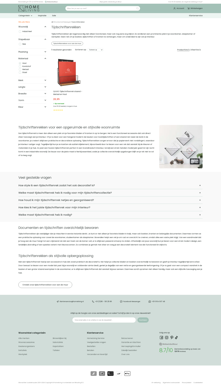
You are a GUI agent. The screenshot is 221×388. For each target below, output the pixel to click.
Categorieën (24, 15)
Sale (54, 15)
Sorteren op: (80, 49)
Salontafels (58, 342)
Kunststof (26, 66)
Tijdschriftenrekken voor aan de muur (67, 43)
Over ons (125, 354)
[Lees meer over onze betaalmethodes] (94, 373)
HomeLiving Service (95, 338)
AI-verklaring (156, 383)
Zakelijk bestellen (129, 350)
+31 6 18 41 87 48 (158, 301)
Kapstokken (58, 346)
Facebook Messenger (131, 301)
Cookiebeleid (198, 383)
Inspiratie (42, 15)
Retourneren (127, 338)
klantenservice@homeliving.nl (72, 301)
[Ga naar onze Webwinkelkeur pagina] (51, 2)
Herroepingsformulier (131, 346)
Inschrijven (143, 320)
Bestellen (91, 346)
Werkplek (22, 354)
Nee (24, 44)
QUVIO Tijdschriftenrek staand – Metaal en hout (69, 84)
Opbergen (67, 22)
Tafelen (56, 350)
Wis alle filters (24, 22)
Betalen (90, 350)
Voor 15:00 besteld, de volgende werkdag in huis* (185, 2)
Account (180, 8)
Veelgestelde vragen (96, 342)
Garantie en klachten (131, 342)
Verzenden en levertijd (97, 354)
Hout (24, 63)
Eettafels (22, 350)
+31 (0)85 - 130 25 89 (103, 301)
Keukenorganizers (26, 346)
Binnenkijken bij (59, 338)
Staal (24, 72)
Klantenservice (196, 15)
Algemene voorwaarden (171, 383)
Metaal (25, 69)
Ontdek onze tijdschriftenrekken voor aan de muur (45, 284)
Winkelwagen (196, 8)
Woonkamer (58, 22)
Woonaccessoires (26, 342)
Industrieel (27, 31)
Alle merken (23, 338)
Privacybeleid (186, 383)
